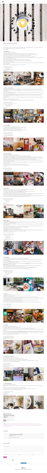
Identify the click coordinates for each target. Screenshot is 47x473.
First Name (4, 419)
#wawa (29, 424)
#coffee (17, 423)
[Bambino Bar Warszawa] (18, 185)
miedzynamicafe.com (6, 70)
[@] (14, 460)
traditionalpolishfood (5, 426)
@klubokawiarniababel (6, 366)
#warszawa (27, 424)
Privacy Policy (30, 469)
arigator (31, 424)
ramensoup (32, 425)
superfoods (35, 425)
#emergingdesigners (26, 423)
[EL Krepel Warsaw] (8, 353)
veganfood (10, 426)
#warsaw (20, 424)
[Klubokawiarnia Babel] (8, 380)
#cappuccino (11, 423)
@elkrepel (4, 339)
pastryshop (19, 425)
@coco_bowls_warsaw (6, 203)
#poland (15, 424)
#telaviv (18, 424)
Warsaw (12, 45)
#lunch (13, 424)
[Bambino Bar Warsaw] (8, 185)
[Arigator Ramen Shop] (8, 322)
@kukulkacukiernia (5, 394)
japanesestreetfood (8, 425)
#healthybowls (35, 423)
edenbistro (40, 424)
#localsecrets (8, 424)
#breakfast (6, 423)
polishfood (27, 425)
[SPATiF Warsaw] (8, 254)
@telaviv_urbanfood (5, 108)
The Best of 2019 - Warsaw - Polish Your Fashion (16, 434)
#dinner (23, 423)
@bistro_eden (5, 276)
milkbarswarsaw (15, 425)
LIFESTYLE (11, 45)
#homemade (39, 423)
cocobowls (37, 424)
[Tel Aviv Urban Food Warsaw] (8, 122)
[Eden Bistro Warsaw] (8, 290)
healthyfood (4, 425)
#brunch (9, 423)
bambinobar (33, 424)
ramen (29, 425)
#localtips (11, 424)
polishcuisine (24, 425)
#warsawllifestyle (23, 424)
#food (30, 423)
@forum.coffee (5, 136)
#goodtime (32, 423)
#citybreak (14, 423)
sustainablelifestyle (38, 425)
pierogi (21, 425)
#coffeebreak (20, 423)
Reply (14, 435)
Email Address (5, 417)
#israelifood (4, 424)
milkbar (12, 425)
